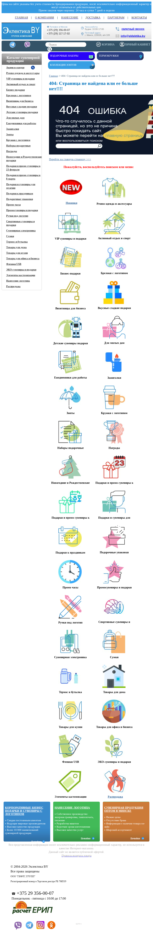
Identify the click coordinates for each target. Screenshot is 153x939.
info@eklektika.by (133, 35)
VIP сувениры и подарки (20, 78)
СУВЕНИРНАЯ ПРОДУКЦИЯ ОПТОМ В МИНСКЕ (123, 809)
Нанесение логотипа (18, 280)
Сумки (10, 236)
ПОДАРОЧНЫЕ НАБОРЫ (64, 55)
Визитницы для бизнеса (19, 100)
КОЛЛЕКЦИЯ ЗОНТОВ (63, 64)
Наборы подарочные (18, 145)
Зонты (10, 134)
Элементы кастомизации (20, 275)
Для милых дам (15, 117)
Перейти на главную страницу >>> (70, 159)
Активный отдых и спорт (20, 84)
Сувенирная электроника (21, 230)
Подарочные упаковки (19, 199)
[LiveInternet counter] (66, 922)
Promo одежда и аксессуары (22, 73)
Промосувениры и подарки (22, 210)
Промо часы (13, 204)
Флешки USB (13, 264)
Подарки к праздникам (19, 193)
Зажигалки (12, 128)
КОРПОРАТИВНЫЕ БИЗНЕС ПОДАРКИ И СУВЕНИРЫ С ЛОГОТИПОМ (24, 811)
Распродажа (13, 286)
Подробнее (36, 841)
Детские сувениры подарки (22, 112)
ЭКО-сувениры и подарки (21, 269)
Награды (11, 151)
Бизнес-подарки (15, 89)
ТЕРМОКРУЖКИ (109, 55)
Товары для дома (16, 247)
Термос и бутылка (17, 241)
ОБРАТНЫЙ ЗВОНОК (133, 29)
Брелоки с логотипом (18, 95)
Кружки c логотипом (18, 140)
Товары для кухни (17, 252)
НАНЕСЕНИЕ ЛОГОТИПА (72, 807)
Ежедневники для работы (21, 123)
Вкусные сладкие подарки (21, 106)
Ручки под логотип (17, 215)
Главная (53, 75)
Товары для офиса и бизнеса (22, 258)
